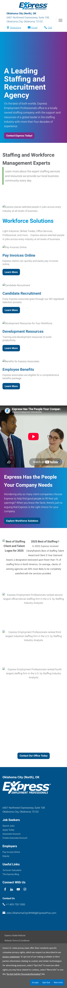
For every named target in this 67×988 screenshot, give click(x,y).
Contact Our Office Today (34, 755)
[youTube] (18, 889)
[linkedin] (11, 889)
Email (34, 27)
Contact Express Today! (19, 135)
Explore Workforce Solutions (22, 520)
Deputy (5, 856)
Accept (35, 982)
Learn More (11, 272)
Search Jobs (8, 826)
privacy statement (11, 956)
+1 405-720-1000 (15, 904)
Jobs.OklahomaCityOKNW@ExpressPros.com (31, 912)
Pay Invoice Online (11, 852)
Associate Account (11, 834)
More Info (58, 982)
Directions (15, 27)
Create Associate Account (14, 838)
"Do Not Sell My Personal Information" (23, 974)
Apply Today (8, 830)
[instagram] (24, 889)
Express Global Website (15, 935)
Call (50, 27)
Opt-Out (46, 982)
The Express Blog (10, 874)
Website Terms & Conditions (17, 940)
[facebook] (5, 889)
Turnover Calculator (12, 870)
